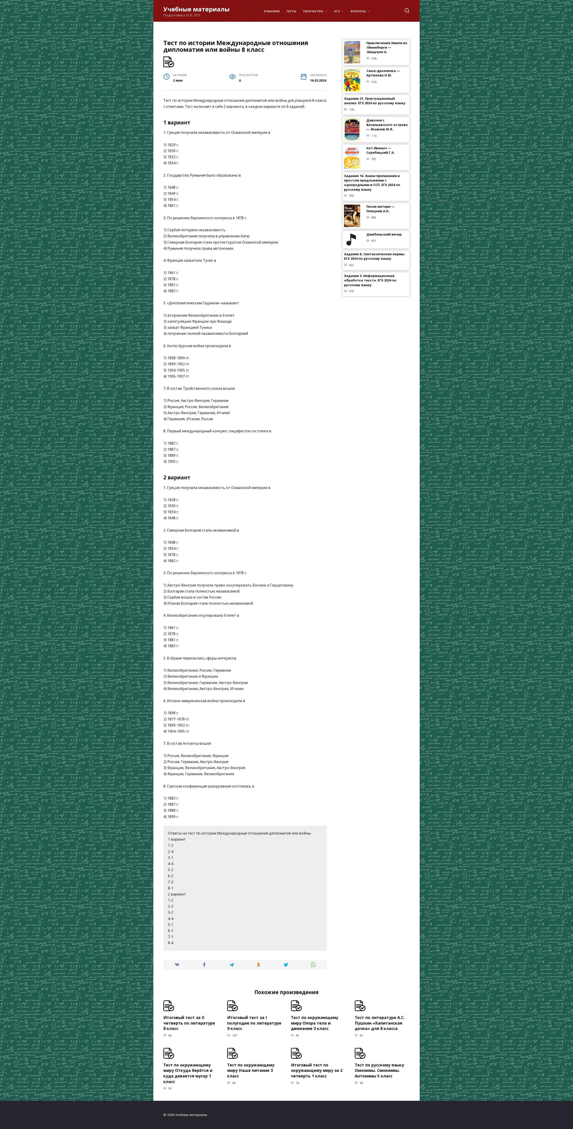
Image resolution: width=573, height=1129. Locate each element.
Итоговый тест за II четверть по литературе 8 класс (189, 1023)
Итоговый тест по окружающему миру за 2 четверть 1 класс (316, 1070)
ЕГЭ (337, 11)
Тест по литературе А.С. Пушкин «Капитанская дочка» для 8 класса (380, 1023)
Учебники (272, 11)
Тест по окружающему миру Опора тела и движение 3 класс (314, 1023)
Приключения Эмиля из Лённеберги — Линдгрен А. (386, 47)
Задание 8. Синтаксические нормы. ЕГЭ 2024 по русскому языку (374, 256)
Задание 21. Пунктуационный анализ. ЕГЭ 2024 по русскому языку (374, 101)
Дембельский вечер (384, 234)
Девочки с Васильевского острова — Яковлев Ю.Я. (387, 125)
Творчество (313, 11)
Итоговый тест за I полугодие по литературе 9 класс (254, 1023)
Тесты (291, 11)
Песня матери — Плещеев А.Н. (380, 209)
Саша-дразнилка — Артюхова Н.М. (383, 73)
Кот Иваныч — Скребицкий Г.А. (380, 150)
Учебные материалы (196, 9)
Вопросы (358, 11)
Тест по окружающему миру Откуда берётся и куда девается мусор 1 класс (187, 1073)
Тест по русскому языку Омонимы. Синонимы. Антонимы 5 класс (379, 1070)
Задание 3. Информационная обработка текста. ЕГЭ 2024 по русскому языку (370, 280)
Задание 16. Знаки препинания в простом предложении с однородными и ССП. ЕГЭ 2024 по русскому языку (372, 183)
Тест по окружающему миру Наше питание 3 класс (250, 1070)
